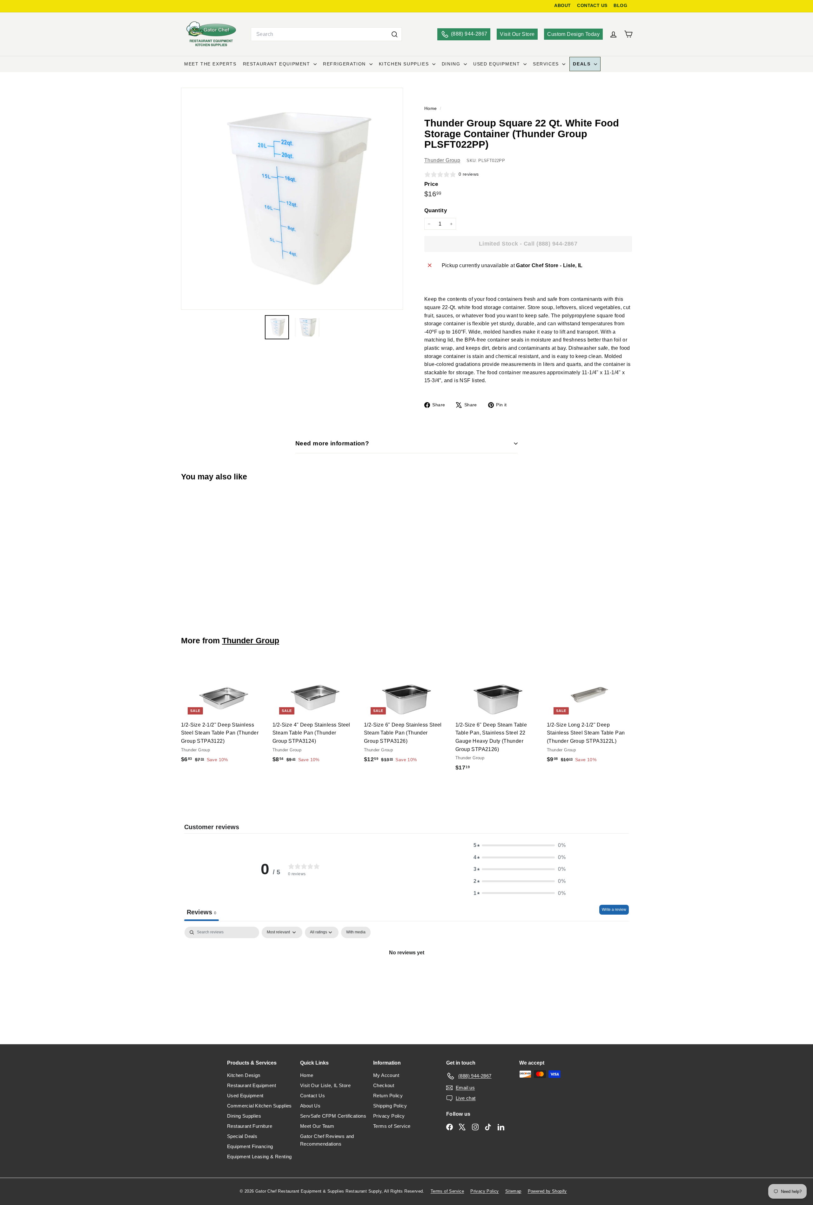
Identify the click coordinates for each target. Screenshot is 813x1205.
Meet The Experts (210, 63)
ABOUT (562, 5)
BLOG (620, 5)
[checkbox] (356, 932)
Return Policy (388, 1095)
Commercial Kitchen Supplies (259, 1105)
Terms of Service (391, 1126)
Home (431, 108)
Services (547, 63)
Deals (582, 63)
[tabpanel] (406, 974)
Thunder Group (442, 160)
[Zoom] (292, 198)
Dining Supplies (244, 1116)
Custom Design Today (573, 34)
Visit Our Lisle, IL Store (325, 1085)
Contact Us (312, 1095)
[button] (520, 845)
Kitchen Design (243, 1075)
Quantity (435, 210)
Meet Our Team (317, 1126)
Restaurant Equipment (277, 63)
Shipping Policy (390, 1105)
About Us (310, 1105)
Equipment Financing (250, 1146)
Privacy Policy (389, 1116)
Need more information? (332, 443)
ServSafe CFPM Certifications (333, 1116)
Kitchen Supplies (405, 63)
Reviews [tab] (201, 912)
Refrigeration (345, 63)
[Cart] (628, 34)
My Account (386, 1075)
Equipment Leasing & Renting (259, 1156)
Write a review (614, 909)
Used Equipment (497, 63)
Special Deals (242, 1136)
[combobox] (326, 34)
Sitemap (513, 1191)
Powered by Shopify (547, 1191)
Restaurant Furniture (249, 1126)
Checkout (383, 1085)
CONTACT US (592, 5)
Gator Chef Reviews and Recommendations (327, 1140)
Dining (452, 63)
